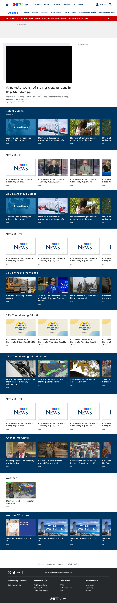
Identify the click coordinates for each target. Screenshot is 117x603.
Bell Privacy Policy (41, 585)
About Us (41, 564)
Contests (44, 13)
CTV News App (73, 564)
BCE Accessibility (14, 585)
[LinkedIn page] (23, 572)
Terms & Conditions (41, 588)
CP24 (62, 585)
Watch (67, 5)
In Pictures (78, 5)
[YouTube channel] (18, 572)
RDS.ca (88, 591)
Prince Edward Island (87, 13)
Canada (56, 5)
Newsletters (61, 564)
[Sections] (7, 4)
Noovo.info (90, 585)
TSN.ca (62, 591)
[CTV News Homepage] (21, 4)
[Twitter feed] (9, 572)
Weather (35, 13)
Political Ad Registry (41, 591)
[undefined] (21, 132)
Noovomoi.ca (91, 588)
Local (46, 5)
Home (38, 5)
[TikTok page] (14, 572)
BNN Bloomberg (66, 588)
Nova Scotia (56, 13)
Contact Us (51, 564)
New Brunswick (70, 13)
